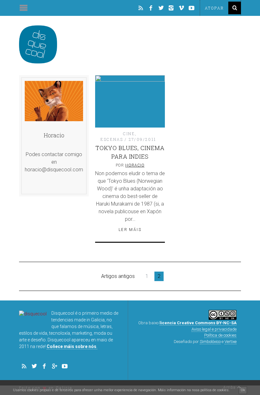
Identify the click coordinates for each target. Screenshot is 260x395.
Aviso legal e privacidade (214, 329)
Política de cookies (220, 335)
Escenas (112, 139)
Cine (129, 133)
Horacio (134, 165)
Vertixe (230, 341)
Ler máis (130, 230)
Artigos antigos (118, 276)
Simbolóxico (210, 341)
